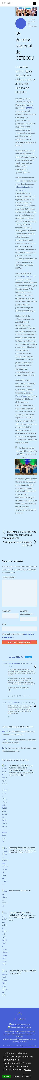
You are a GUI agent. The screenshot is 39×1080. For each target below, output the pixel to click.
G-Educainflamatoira (23, 187)
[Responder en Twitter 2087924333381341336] (9, 696)
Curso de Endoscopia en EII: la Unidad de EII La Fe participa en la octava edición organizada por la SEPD (22, 916)
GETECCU (31, 19)
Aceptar (6, 1076)
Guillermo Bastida (28, 276)
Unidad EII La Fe (14, 663)
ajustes (27, 1069)
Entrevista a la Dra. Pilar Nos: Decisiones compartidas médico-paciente (19, 534)
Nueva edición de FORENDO (20, 891)
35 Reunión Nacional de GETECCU (24, 46)
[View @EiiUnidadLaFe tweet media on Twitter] (9, 690)
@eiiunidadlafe (25, 663)
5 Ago (34, 703)
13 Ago (10, 666)
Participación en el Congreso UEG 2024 (17, 544)
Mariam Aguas (21, 396)
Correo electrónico (27, 612)
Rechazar (16, 1076)
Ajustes (27, 1076)
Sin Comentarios (32, 26)
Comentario (8, 577)
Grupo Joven (20, 190)
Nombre (6, 611)
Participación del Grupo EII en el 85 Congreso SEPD (22, 972)
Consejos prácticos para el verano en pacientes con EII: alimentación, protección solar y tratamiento (22, 850)
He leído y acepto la (18, 636)
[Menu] (34, 3)
